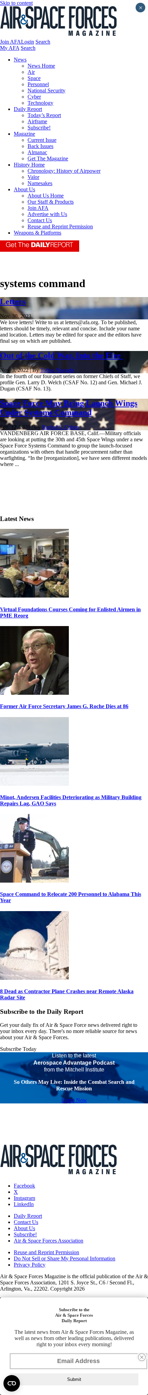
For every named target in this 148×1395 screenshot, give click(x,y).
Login (27, 42)
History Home (29, 165)
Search (42, 42)
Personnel (38, 84)
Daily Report (28, 109)
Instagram (24, 1198)
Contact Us (40, 220)
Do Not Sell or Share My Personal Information (64, 1258)
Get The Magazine (48, 158)
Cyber (34, 97)
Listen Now (74, 1100)
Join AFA (10, 42)
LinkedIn (24, 1204)
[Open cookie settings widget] (11, 1383)
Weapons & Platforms (37, 233)
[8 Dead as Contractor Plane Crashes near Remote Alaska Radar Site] (34, 978)
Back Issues (40, 146)
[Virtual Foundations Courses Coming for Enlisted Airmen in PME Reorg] (34, 596)
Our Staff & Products (51, 202)
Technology (40, 103)
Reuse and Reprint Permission (60, 226)
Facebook (24, 1186)
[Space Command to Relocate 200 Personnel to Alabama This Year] (34, 881)
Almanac (37, 152)
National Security (46, 90)
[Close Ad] (141, 1357)
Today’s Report (44, 115)
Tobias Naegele (57, 370)
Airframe (37, 121)
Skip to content (16, 3)
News (20, 60)
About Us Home (46, 196)
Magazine (24, 134)
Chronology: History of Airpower (64, 171)
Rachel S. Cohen (60, 427)
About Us (24, 189)
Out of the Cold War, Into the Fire (61, 355)
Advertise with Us (47, 214)
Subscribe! (39, 128)
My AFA (9, 48)
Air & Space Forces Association (48, 1241)
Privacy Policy (29, 1265)
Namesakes (40, 183)
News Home (41, 66)
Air (31, 72)
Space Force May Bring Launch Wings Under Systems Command (68, 408)
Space (34, 78)
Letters (12, 301)
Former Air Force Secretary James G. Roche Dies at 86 (64, 706)
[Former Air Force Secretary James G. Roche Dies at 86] (34, 693)
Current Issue (42, 140)
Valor (33, 177)
